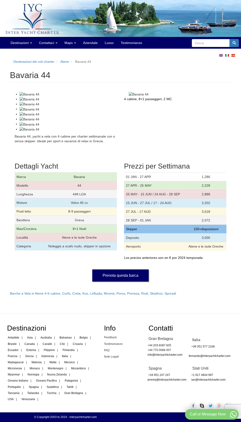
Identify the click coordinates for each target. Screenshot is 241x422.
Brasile (12, 344)
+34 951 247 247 (159, 375)
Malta (52, 362)
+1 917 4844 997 (202, 375)
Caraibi (47, 344)
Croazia (78, 344)
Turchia (51, 393)
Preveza (133, 293)
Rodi (144, 293)
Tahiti (70, 387)
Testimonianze (131, 43)
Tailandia (33, 393)
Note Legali (111, 356)
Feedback (110, 337)
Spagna (34, 387)
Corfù (66, 293)
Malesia (37, 362)
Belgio (84, 337)
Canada (29, 344)
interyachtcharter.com (83, 417)
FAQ (106, 350)
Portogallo (14, 387)
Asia (30, 337)
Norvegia (33, 374)
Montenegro (55, 368)
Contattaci (47, 43)
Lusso (109, 43)
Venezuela (28, 399)
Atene (64, 61)
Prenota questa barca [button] (120, 275)
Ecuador (13, 350)
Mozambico (78, 368)
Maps (69, 43)
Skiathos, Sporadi (163, 293)
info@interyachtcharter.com (165, 354)
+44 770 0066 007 (159, 350)
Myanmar (14, 374)
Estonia (31, 350)
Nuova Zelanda (57, 374)
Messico (69, 362)
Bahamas (66, 337)
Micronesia (15, 368)
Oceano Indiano (18, 380)
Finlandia (69, 350)
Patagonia (71, 380)
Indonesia (47, 356)
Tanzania (14, 393)
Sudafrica (53, 387)
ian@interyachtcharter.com (208, 379)
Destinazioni (20, 43)
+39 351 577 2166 (203, 346)
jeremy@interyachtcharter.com (167, 379)
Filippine (49, 350)
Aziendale (90, 43)
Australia (46, 337)
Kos (85, 293)
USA (11, 399)
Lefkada (96, 293)
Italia (65, 356)
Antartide (13, 337)
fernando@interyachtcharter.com (209, 356)
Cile (62, 344)
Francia (12, 356)
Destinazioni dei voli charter (33, 61)
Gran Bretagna (73, 393)
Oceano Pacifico (46, 380)
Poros (120, 293)
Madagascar (16, 362)
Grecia (29, 356)
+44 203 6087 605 (159, 345)
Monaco (35, 368)
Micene (109, 293)
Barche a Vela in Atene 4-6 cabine (35, 293)
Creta (76, 293)
